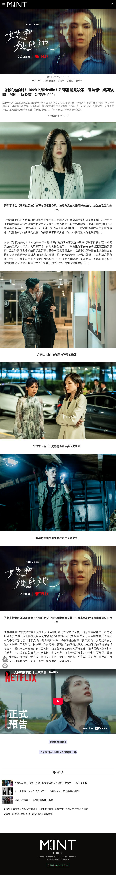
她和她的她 (50, 80)
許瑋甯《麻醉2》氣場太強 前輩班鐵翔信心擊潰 (28, 813)
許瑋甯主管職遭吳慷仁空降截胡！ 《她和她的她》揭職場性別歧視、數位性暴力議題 (46, 808)
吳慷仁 (70, 80)
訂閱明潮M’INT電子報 (58, 865)
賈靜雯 (79, 80)
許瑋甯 (61, 80)
